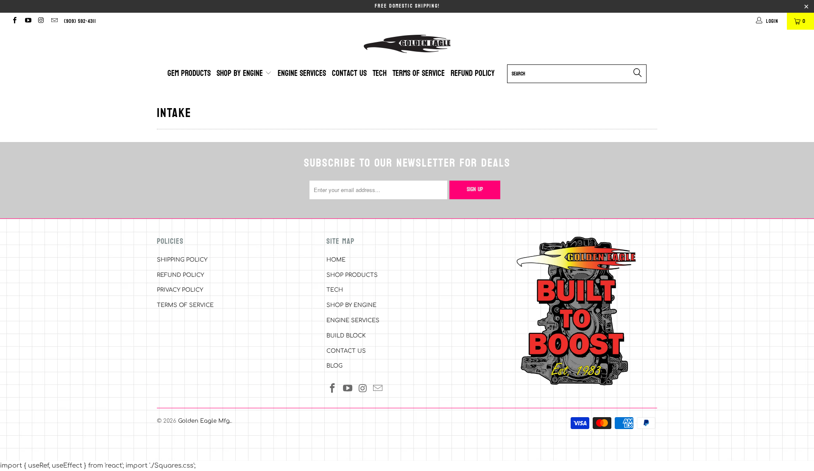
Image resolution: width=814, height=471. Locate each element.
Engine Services (302, 73)
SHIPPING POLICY (182, 260)
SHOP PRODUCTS (352, 275)
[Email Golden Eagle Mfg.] (54, 21)
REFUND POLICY (180, 275)
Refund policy (473, 73)
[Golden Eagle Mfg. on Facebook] (14, 21)
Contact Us (349, 73)
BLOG (334, 366)
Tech (380, 73)
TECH (334, 290)
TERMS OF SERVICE (185, 305)
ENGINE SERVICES (352, 320)
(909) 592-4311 (80, 21)
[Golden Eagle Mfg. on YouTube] (27, 21)
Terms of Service (419, 73)
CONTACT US (346, 351)
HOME (336, 260)
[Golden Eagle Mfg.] (407, 44)
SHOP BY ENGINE (351, 305)
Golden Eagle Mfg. (204, 421)
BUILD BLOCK (346, 336)
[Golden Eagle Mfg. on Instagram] (41, 21)
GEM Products (189, 73)
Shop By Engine (241, 73)
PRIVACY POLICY (180, 290)
